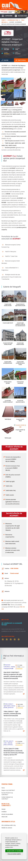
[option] (14, 12)
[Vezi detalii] (23, 694)
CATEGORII (8, 15)
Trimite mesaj (21, 60)
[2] (7, 639)
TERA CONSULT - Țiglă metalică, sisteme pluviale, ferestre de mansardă (12, 713)
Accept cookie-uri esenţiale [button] (14, 850)
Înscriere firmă (22, 15)
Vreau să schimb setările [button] (14, 854)
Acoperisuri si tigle (12, 20)
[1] (3, 639)
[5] (18, 639)
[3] (10, 639)
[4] (14, 639)
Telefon (5, 60)
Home (3, 20)
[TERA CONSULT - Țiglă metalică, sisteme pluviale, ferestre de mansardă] (9, 706)
